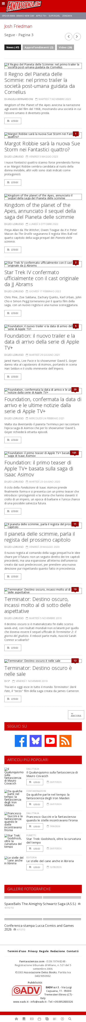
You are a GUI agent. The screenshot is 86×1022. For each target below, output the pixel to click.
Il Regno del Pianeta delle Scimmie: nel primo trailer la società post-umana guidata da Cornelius (39, 82)
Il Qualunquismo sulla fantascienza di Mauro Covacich (52, 774)
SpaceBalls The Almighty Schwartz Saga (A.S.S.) (40, 904)
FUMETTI (31, 835)
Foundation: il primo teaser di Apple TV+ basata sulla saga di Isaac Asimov (38, 468)
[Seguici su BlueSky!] (35, 741)
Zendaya (67, 15)
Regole (44, 951)
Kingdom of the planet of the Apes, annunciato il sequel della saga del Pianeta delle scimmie (40, 210)
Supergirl (54, 15)
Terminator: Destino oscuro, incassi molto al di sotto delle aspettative (37, 605)
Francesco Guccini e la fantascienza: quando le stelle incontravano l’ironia (52, 818)
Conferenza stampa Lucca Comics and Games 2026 (39, 927)
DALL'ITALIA (32, 769)
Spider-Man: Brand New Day (18, 15)
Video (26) (65, 47)
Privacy (33, 951)
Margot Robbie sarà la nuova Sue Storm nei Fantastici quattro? (42, 146)
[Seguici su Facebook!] (21, 741)
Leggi (14, 121)
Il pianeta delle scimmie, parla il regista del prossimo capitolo (39, 536)
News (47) (12, 47)
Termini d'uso (16, 951)
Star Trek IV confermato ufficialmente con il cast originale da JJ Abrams (41, 278)
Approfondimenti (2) (39, 47)
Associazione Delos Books (40, 972)
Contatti (73, 951)
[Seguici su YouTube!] (50, 741)
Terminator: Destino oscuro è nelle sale (38, 670)
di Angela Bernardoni (18, 99)
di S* (7, 681)
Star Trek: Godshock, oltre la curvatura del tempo (53, 840)
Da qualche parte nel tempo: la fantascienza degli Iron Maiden (48, 796)
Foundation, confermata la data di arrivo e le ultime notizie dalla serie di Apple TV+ (42, 405)
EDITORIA (31, 857)
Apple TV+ (41, 15)
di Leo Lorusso (14, 156)
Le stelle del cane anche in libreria (50, 861)
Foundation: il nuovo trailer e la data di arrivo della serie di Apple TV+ (41, 341)
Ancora (76, 716)
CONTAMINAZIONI (36, 791)
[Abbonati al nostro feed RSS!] (65, 741)
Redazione (57, 951)
